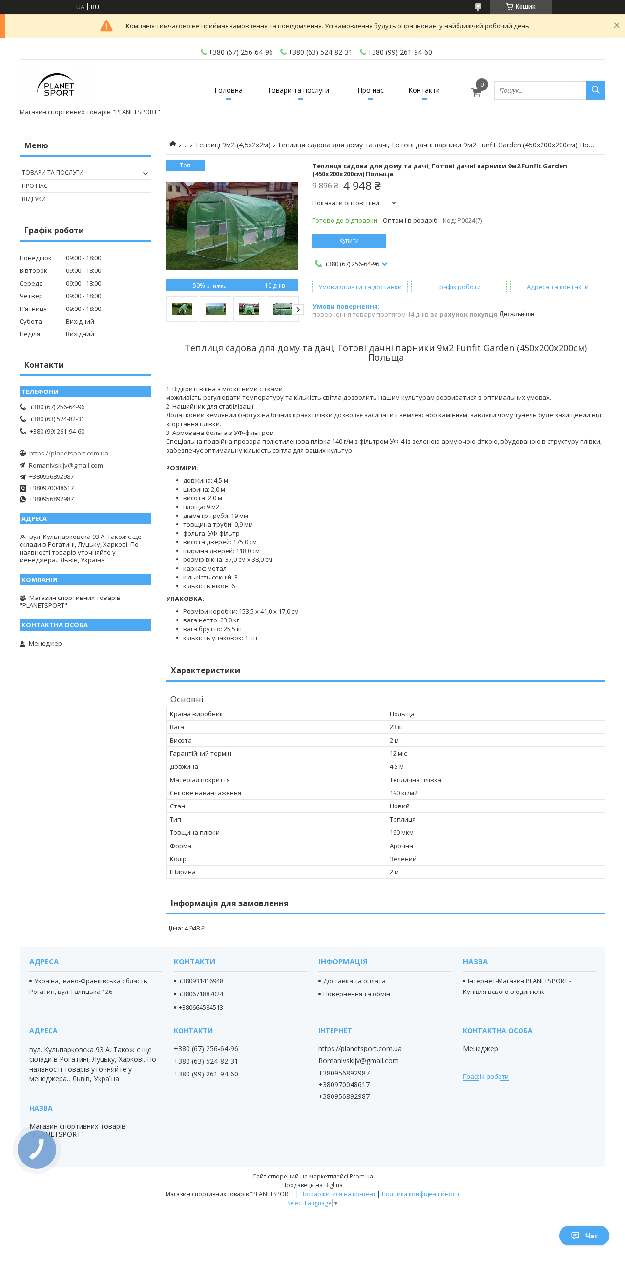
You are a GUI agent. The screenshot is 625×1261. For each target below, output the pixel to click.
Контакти (424, 90)
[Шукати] (595, 90)
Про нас (370, 90)
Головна (228, 90)
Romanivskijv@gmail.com (66, 465)
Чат (591, 1236)
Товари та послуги (298, 90)
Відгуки (34, 199)
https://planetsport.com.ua (68, 453)
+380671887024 (201, 994)
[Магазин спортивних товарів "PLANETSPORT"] (56, 85)
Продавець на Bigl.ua (312, 1185)
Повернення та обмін (356, 994)
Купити (349, 240)
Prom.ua (361, 1176)
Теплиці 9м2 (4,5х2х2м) (233, 144)
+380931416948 (201, 980)
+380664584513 (201, 1007)
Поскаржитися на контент (337, 1194)
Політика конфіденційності (420, 1194)
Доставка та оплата (354, 980)
